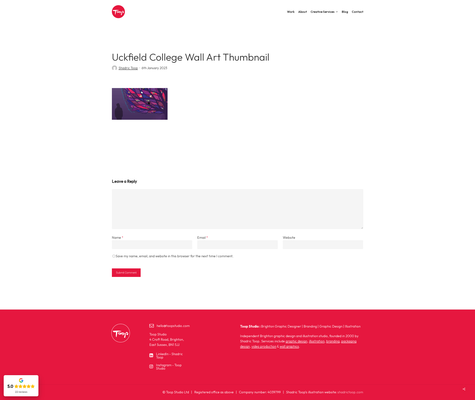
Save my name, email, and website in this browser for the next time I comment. (174, 256)
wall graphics (289, 346)
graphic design (296, 341)
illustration (317, 341)
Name (117, 237)
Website (289, 237)
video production (263, 346)
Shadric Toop (128, 68)
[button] (173, 326)
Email (202, 237)
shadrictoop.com (350, 392)
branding (333, 341)
